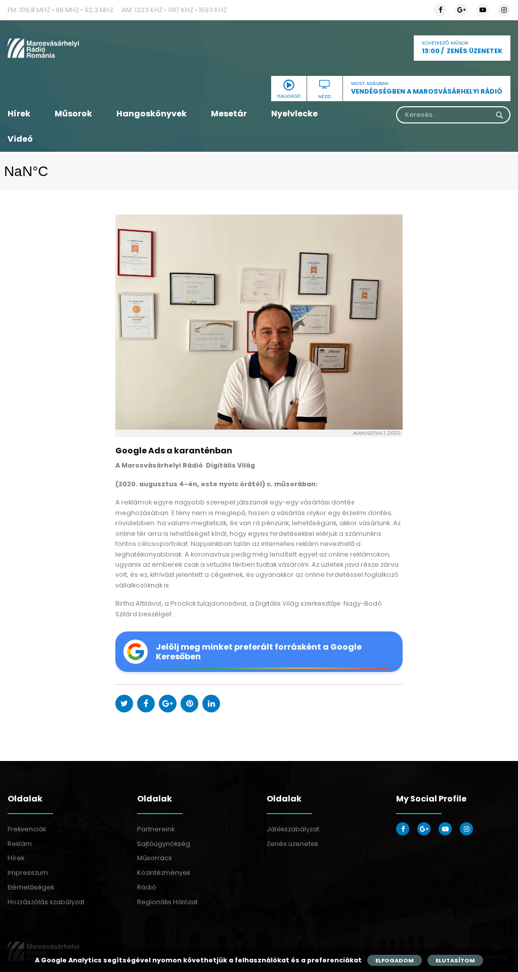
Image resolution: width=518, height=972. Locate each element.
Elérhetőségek (31, 887)
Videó (20, 139)
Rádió (146, 887)
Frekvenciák (27, 829)
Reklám (20, 843)
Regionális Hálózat (167, 902)
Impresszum (28, 872)
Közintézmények (163, 872)
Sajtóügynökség (163, 843)
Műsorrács (154, 858)
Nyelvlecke (294, 113)
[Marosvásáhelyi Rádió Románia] (86, 48)
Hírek (19, 113)
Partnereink (156, 829)
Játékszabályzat (293, 829)
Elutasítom (455, 960)
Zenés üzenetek (292, 843)
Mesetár (229, 113)
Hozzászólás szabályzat (46, 902)
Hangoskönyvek (151, 113)
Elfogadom (394, 960)
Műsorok (73, 113)
